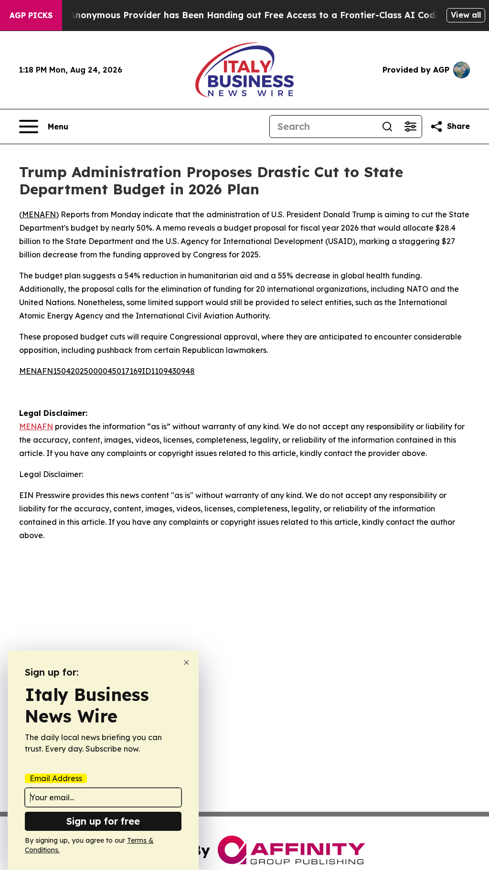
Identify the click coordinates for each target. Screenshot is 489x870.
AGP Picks (31, 15)
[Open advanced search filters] (410, 127)
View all (466, 15)
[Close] (186, 662)
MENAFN (39, 214)
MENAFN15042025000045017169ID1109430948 (107, 371)
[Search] (387, 127)
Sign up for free (103, 821)
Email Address (56, 778)
